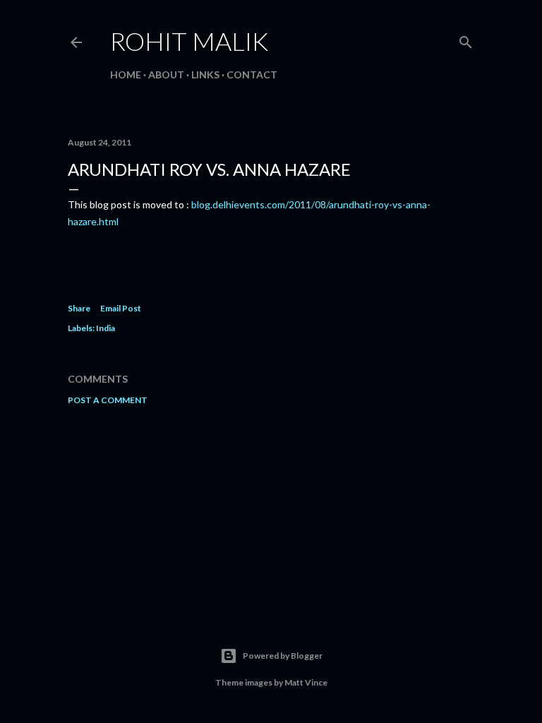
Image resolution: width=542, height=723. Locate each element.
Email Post (120, 308)
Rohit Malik (189, 40)
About (166, 74)
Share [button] (79, 308)
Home (125, 74)
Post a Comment (107, 400)
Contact (252, 74)
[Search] (465, 39)
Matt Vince (305, 682)
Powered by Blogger (283, 655)
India (105, 328)
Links (205, 74)
